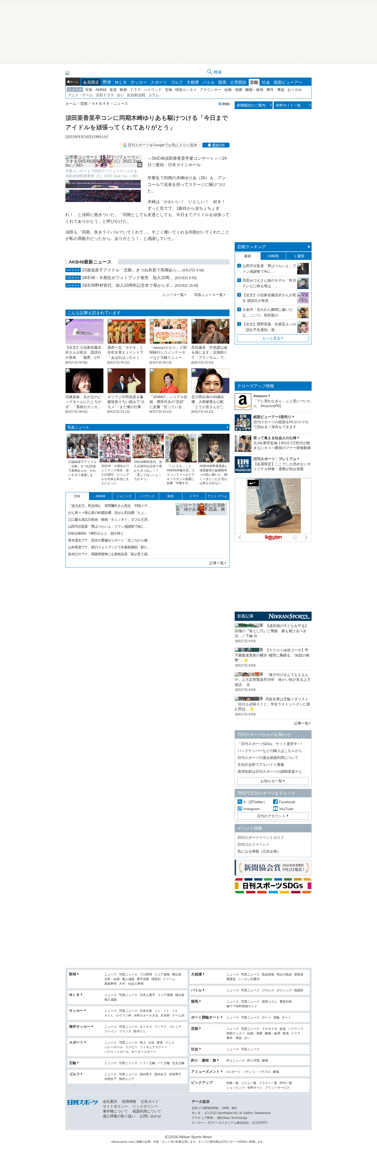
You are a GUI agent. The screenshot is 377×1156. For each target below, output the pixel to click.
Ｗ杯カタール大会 (146, 1015)
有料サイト (255, 1087)
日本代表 (146, 1011)
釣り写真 (253, 1060)
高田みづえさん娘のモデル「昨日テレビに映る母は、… (269, 283)
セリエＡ (146, 1026)
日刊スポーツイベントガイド (260, 837)
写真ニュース (78, 427)
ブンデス (160, 1026)
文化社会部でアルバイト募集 (260, 764)
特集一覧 (232, 1083)
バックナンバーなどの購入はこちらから (269, 751)
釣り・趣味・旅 (203, 1060)
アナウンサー (210, 90)
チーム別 (178, 1015)
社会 (266, 82)
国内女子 (160, 1074)
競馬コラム (269, 1001)
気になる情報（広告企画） (259, 851)
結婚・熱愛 (233, 90)
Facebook (287, 802)
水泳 (151, 1042)
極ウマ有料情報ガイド (241, 1006)
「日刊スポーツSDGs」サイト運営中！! (269, 744)
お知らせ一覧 (271, 781)
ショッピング (235, 1087)
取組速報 (268, 974)
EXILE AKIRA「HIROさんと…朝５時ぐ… (97, 533)
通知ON (218, 145)
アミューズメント (205, 1071)
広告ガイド (150, 1101)
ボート (266, 1017)
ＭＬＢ (121, 82)
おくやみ (294, 90)
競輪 (276, 1017)
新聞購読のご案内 (251, 105)
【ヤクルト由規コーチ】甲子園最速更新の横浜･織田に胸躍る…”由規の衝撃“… (272, 655)
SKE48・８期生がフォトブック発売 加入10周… (128, 277)
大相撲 (192, 82)
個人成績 (128, 979)
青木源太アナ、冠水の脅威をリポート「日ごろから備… (109, 540)
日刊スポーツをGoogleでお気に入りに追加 (162, 145)
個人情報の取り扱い (119, 1116)
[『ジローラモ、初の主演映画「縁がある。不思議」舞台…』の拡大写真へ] (201, 528)
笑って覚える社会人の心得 (274, 438)
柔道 (160, 1042)
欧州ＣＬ (140, 1031)
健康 (265, 1060)
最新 (247, 256)
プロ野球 (146, 974)
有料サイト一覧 (288, 105)
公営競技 (238, 82)
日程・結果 (112, 979)
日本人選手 (147, 995)
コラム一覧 (248, 1083)
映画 (123, 90)
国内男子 (146, 1074)
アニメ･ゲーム (217, 496)
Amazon (260, 396)
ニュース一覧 (173, 294)
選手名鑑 (143, 979)
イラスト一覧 (268, 1083)
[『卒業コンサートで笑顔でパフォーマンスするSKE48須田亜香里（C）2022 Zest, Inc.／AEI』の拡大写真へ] (103, 161)
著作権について (115, 1111)
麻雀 (276, 1072)
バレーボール (113, 1047)
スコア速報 (162, 974)
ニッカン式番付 (249, 979)
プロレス (268, 990)
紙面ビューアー (288, 82)
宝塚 (168, 90)
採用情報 (129, 1101)
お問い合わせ (150, 1116)
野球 (107, 82)
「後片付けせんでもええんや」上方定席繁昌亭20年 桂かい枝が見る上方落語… (273, 680)
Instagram (251, 809)
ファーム (169, 979)
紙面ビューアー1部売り (272, 417)
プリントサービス (277, 1087)
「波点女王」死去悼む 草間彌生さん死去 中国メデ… (109, 506)
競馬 (222, 82)
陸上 (143, 1042)
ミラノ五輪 (147, 1063)
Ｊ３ (174, 1011)
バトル (208, 82)
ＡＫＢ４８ (269, 1029)
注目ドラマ (105, 95)
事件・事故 (275, 90)
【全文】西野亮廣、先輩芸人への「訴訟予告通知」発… (269, 327)
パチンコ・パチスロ (257, 1072)
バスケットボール (116, 1052)
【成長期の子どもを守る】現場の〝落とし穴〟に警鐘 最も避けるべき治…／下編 (272, 631)
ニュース (75, 90)
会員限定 (91, 82)
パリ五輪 (163, 1063)
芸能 (254, 82)
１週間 (298, 256)
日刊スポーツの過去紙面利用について (268, 758)
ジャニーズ (124, 496)
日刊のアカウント (271, 816)
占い (120, 95)
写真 (88, 90)
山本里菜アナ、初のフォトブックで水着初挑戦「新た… (109, 547)
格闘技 (298, 990)
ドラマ (135, 90)
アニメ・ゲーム (80, 95)
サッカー (139, 82)
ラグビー (131, 1047)
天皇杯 (165, 1015)
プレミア (175, 1026)
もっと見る (271, 338)
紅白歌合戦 (136, 95)
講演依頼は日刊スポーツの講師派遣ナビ (269, 771)
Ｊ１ (157, 1011)
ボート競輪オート (205, 1017)
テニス (169, 1042)
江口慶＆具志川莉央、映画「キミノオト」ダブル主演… (109, 519)
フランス (125, 1031)
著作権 (214, 1141)
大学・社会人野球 (131, 983)
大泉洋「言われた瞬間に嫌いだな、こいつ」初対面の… (267, 312)
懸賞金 (231, 979)
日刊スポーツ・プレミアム (274, 459)
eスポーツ (233, 1072)
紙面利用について (147, 1111)
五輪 (72, 1063)
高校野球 (110, 983)
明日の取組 (284, 974)
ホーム (74, 81)
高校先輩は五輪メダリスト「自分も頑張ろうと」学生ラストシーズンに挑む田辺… (272, 704)
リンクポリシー (145, 1106)
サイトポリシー (115, 1106)
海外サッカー (80, 1026)
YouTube (286, 809)
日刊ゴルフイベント (253, 844)
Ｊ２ (166, 1011)
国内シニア (126, 1079)
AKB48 (100, 90)
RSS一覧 (286, 1083)
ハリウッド (153, 90)
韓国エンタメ (186, 90)
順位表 (176, 974)
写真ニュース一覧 (208, 294)
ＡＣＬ (109, 1015)
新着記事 (245, 616)
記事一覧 (217, 563)
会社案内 (110, 1101)
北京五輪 (178, 1063)
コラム (153, 95)
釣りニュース (235, 1060)
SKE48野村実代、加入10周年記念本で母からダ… (128, 285)
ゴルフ (177, 82)
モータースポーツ (143, 1052)
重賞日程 (286, 1001)
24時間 (273, 256)
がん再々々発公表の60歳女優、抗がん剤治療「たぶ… (107, 513)
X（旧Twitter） (255, 802)
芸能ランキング (251, 247)
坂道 (113, 90)
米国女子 (110, 1079)
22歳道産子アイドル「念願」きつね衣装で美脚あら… (131, 270)
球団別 (156, 979)
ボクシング (284, 990)
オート (286, 1017)
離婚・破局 (254, 90)
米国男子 (175, 1074)
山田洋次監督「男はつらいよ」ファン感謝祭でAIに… (107, 526)
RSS (226, 104)
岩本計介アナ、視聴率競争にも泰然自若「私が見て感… (109, 554)
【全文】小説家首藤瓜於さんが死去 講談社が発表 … (269, 298)
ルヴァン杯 (123, 1015)
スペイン (110, 1031)
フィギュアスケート (153, 1047)
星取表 (298, 974)
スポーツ (159, 82)
